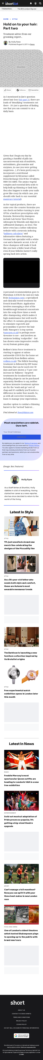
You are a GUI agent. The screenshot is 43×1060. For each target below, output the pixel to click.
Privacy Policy (21, 1021)
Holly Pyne (16, 42)
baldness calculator (13, 233)
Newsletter (35, 90)
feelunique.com (16, 297)
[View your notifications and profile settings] (31, 3)
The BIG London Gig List (27, 9)
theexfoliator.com (25, 412)
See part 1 (24, 99)
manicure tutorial (12, 199)
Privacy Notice (34, 445)
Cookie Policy (21, 1024)
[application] (21, 271)
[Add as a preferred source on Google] (21, 1035)
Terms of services (31, 443)
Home (5, 19)
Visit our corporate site (28, 1047)
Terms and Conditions (21, 1017)
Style (15, 19)
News (32, 44)
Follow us (22, 90)
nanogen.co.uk (11, 332)
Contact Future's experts (21, 1013)
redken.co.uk (9, 361)
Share (9, 90)
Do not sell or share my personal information (21, 1028)
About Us (21, 1010)
